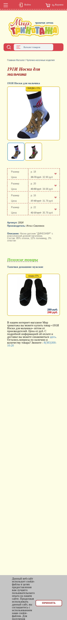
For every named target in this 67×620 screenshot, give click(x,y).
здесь (52, 336)
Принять (49, 602)
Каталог (21, 60)
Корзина (57, 4)
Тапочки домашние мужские (25, 267)
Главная (11, 60)
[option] (33, 114)
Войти (27, 4)
